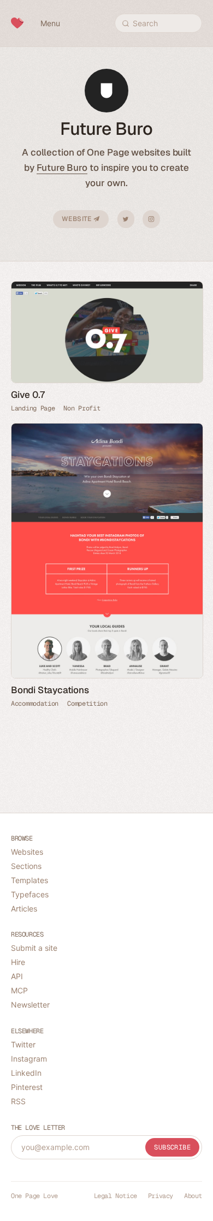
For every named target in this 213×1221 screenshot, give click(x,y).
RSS (18, 1101)
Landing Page (33, 408)
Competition (87, 703)
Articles (24, 908)
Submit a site (34, 947)
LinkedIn (26, 1072)
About (193, 1196)
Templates (29, 880)
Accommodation (34, 703)
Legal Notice (115, 1196)
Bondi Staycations (50, 690)
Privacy (160, 1196)
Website (77, 219)
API (17, 976)
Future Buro (62, 168)
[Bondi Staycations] (106, 551)
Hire (18, 962)
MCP (19, 990)
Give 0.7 (27, 395)
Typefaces (30, 894)
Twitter (125, 219)
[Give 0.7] (106, 332)
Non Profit (81, 408)
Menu (50, 23)
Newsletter (30, 1004)
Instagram (151, 219)
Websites (27, 851)
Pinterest (27, 1087)
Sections (26, 866)
